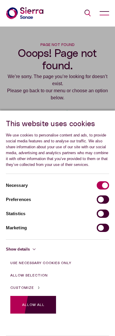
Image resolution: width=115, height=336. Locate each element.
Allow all (33, 305)
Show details (18, 249)
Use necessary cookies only (40, 263)
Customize (22, 287)
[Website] (25, 13)
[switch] (103, 199)
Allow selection (29, 275)
